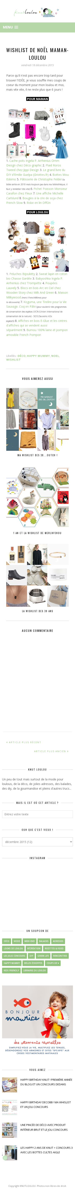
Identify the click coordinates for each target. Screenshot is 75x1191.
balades (44, 941)
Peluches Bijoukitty (22, 274)
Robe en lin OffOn (39, 203)
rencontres (60, 955)
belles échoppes (33, 963)
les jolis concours (14, 955)
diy (31, 955)
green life (43, 955)
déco (22, 356)
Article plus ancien (50, 751)
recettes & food (54, 948)
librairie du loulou (34, 970)
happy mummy (38, 356)
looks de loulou (13, 948)
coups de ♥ (53, 963)
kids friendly (11, 970)
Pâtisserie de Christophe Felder (41, 179)
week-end (29, 941)
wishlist (13, 359)
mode (17, 941)
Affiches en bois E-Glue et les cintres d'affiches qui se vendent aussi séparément (36, 325)
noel (55, 356)
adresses (58, 941)
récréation (33, 948)
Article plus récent (25, 742)
